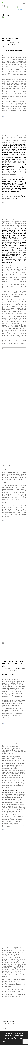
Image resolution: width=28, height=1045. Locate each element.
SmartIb (17, 188)
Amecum (17, 152)
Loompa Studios (18, 239)
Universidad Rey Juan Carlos (13, 256)
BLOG (13, 44)
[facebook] (21, 7)
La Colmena (21, 185)
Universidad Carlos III (17, 254)
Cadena (13, 171)
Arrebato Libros (19, 232)
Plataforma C (14, 245)
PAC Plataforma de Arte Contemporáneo (14, 164)
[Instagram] (11, 7)
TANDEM (18, 71)
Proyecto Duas (9, 168)
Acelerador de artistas (13, 181)
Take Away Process (17, 244)
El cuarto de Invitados (14, 184)
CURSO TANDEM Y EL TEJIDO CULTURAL (11, 1023)
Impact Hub (15, 249)
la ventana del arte (14, 158)
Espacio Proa (17, 183)
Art (18, 154)
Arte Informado (16, 158)
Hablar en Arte (19, 180)
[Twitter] (22, 10)
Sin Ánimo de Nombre (16, 190)
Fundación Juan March (10, 186)
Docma (22, 245)
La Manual (7, 233)
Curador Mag (14, 230)
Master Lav (6, 257)
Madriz (23, 166)
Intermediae (14, 191)
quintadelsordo (5, 44)
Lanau (23, 196)
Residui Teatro (17, 237)
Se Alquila (22, 186)
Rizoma (14, 198)
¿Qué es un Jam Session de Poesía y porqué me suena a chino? (13, 663)
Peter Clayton (11, 743)
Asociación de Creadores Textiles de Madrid (14, 234)
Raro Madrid (7, 152)
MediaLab (5, 191)
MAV (23, 152)
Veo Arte (5, 245)
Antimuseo (6, 183)
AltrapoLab (6, 237)
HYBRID (5, 154)
